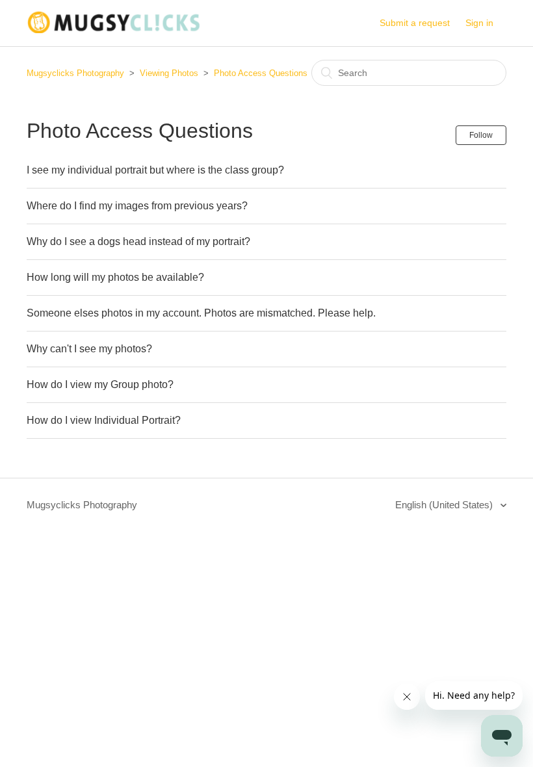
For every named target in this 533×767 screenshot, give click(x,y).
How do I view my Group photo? (100, 384)
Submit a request (415, 23)
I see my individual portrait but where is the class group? (155, 170)
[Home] (113, 29)
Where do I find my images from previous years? (137, 205)
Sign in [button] (479, 23)
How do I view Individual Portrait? (104, 420)
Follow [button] (481, 135)
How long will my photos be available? (115, 277)
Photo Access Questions (260, 73)
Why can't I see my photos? (89, 348)
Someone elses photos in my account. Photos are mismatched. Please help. (201, 312)
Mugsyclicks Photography (75, 73)
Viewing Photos (169, 73)
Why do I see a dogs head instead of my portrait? (138, 241)
